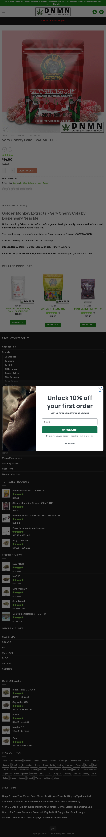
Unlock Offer (70, 430)
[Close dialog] (100, 389)
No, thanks (70, 443)
